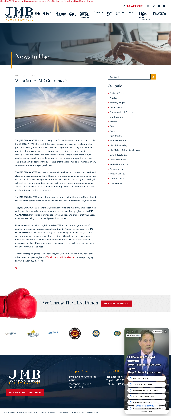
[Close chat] (165, 332)
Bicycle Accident (143, 402)
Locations (98, 12)
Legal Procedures (118, 159)
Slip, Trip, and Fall (143, 396)
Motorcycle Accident (146, 390)
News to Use (110, 14)
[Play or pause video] (132, 332)
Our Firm (37, 13)
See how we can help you (116, 303)
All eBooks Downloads (159, 13)
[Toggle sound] (128, 332)
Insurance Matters (118, 140)
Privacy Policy (63, 412)
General (113, 131)
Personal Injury (116, 169)
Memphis (74, 383)
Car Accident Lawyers (61, 14)
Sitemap (53, 412)
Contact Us (121, 13)
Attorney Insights (118, 102)
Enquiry (113, 121)
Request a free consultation (25, 393)
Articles (32, 76)
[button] (157, 331)
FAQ (112, 126)
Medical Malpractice (119, 164)
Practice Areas (48, 13)
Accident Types (117, 93)
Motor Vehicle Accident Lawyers (85, 15)
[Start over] (137, 332)
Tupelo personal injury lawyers (60, 257)
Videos (132, 12)
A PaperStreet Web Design (88, 412)
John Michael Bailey (118, 145)
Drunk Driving (116, 117)
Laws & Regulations (118, 155)
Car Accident (116, 107)
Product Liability (117, 173)
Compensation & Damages (122, 112)
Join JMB (73, 412)
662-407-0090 (119, 383)
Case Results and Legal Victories (144, 15)
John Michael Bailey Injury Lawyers (125, 150)
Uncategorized (116, 183)
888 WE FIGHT (134, 6)
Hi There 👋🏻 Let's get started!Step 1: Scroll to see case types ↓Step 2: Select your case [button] (144, 364)
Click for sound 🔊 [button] (133, 335)
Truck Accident (117, 178)
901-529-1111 (81, 387)
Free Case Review (73, 14)
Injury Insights (116, 136)
